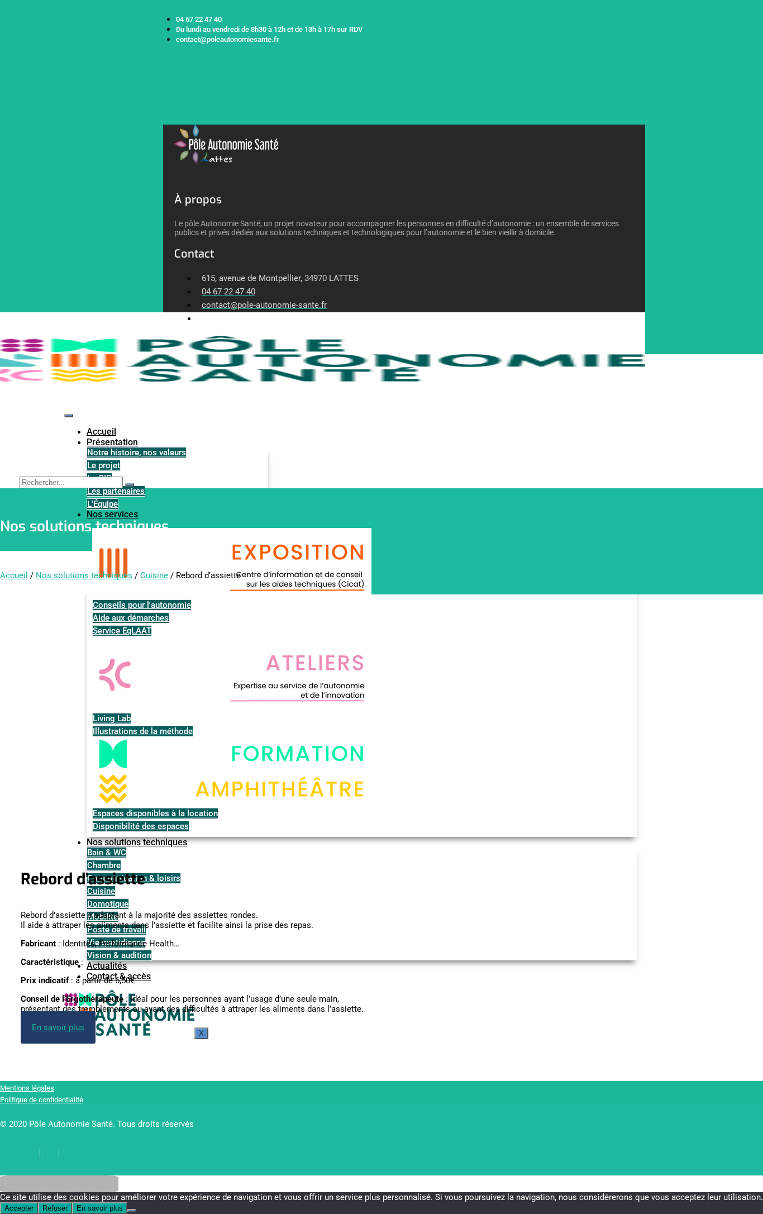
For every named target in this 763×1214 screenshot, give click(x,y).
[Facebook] (31, 1153)
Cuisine (154, 575)
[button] (167, 118)
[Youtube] (69, 1153)
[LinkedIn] (50, 1153)
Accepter (19, 1208)
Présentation (112, 442)
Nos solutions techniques (84, 575)
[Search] (129, 485)
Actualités (107, 965)
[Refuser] (131, 1210)
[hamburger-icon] (68, 415)
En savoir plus (100, 1208)
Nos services (112, 514)
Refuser (55, 1208)
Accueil (101, 431)
